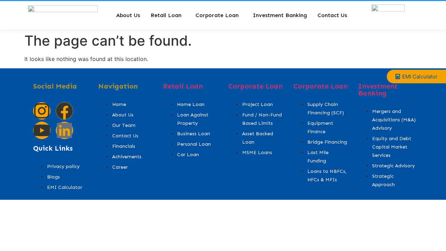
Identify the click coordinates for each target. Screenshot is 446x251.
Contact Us (332, 15)
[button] (167, 15)
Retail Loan (166, 15)
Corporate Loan (217, 15)
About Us (128, 15)
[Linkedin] (64, 130)
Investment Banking (280, 15)
